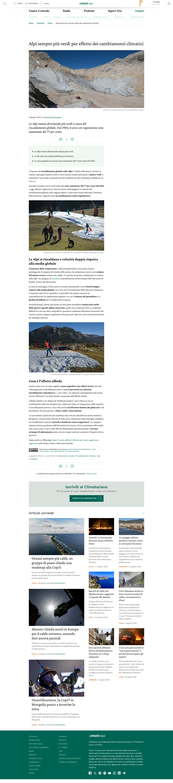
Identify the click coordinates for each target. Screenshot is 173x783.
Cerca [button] (46, 3)
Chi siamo (63, 744)
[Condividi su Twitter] (66, 139)
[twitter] (95, 773)
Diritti (45, 17)
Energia (57, 17)
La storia (63, 747)
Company (63, 736)
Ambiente (33, 17)
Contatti (63, 740)
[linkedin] (119, 773)
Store (20, 3)
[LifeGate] (86, 3)
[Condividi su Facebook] (60, 139)
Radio (66, 11)
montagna (33, 459)
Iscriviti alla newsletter (84, 498)
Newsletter (33, 3)
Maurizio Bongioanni (53, 117)
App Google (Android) (38, 747)
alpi (98, 456)
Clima (34, 583)
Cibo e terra (119, 17)
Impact (139, 11)
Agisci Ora (115, 11)
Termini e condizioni (68, 762)
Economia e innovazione (77, 17)
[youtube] (109, 773)
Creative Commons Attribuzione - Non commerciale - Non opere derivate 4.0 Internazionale (67, 450)
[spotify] (104, 773)
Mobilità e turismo (100, 17)
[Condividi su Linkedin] (72, 139)
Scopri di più (91, 473)
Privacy (62, 755)
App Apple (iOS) (35, 744)
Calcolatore (34, 766)
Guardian (56, 278)
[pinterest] (100, 773)
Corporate (34, 762)
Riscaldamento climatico (86, 456)
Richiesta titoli (36, 758)
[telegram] (124, 773)
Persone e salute (137, 17)
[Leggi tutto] (142, 513)
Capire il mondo (39, 11)
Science (32, 181)
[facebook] (90, 773)
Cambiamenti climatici (65, 456)
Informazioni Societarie (70, 758)
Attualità (33, 736)
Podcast (89, 11)
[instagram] (114, 773)
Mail (61, 751)
